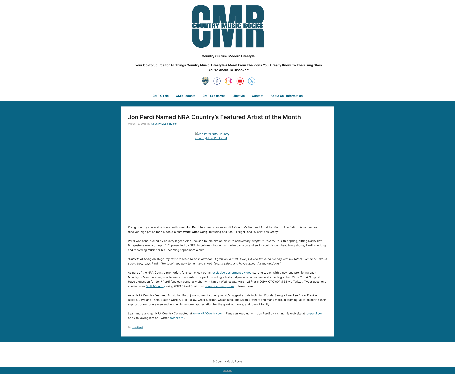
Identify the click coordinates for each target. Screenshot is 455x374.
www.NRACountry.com (208, 313)
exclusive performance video (231, 272)
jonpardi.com (314, 313)
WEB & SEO (227, 370)
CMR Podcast (185, 96)
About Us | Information (287, 96)
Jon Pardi (137, 327)
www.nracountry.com (219, 286)
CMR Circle (160, 96)
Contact (257, 96)
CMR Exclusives (213, 96)
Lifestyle (238, 96)
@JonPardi (177, 318)
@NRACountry (155, 286)
